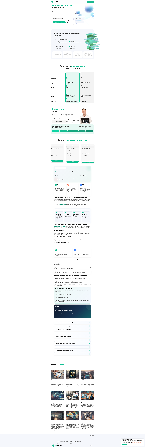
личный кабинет (59, 121)
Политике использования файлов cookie (136, 442)
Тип (89, 131)
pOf (55, 131)
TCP (63, 131)
